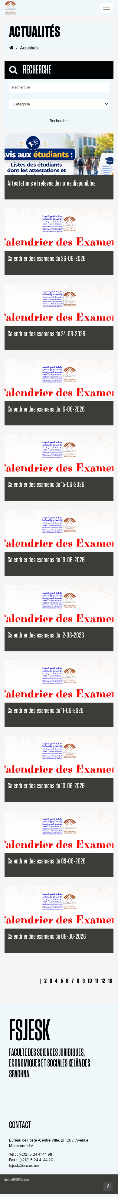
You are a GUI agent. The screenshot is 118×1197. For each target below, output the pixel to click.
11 (96, 981)
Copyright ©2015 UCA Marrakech (17, 1179)
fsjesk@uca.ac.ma (24, 1165)
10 (90, 981)
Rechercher (59, 120)
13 (110, 981)
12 (103, 981)
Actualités (29, 48)
